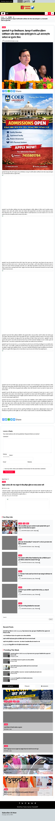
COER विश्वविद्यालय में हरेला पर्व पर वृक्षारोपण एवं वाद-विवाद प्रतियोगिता (17, 635)
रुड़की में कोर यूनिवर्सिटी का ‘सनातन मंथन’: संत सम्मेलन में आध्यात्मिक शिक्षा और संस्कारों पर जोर (21, 641)
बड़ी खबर (10, 701)
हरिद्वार (28, 523)
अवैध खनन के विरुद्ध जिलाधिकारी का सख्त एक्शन (29, 606)
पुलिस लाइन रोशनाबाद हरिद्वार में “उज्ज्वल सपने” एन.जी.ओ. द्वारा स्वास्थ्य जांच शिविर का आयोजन (35, 543)
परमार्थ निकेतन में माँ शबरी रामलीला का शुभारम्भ (13, 727)
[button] (46, 13)
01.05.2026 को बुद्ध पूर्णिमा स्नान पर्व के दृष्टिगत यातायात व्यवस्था (15, 644)
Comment (6, 436)
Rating (5, 454)
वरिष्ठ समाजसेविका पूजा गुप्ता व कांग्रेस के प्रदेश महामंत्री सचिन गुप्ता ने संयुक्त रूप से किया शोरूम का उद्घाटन (34, 527)
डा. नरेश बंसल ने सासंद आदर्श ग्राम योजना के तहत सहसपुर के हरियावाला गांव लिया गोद (35, 574)
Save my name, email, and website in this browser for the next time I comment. (25, 468)
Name (11, 455)
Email (5, 462)
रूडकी (24, 523)
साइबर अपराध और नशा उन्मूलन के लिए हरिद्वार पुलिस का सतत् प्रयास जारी (23, 485)
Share (18, 91)
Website (30, 462)
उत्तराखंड (3, 27)
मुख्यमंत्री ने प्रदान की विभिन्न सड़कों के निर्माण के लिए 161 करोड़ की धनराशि (33, 591)
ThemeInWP (35, 807)
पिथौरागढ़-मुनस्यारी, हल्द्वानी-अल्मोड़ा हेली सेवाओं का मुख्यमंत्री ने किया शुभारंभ (19, 792)
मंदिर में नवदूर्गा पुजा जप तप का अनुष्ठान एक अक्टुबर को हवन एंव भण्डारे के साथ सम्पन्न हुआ (21, 749)
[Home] (3, 13)
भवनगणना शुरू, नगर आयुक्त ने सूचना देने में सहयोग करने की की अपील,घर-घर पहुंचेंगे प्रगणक (23, 1)
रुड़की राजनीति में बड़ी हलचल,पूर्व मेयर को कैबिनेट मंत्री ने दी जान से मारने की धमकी (19, 638)
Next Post (4, 479)
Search (5, 617)
